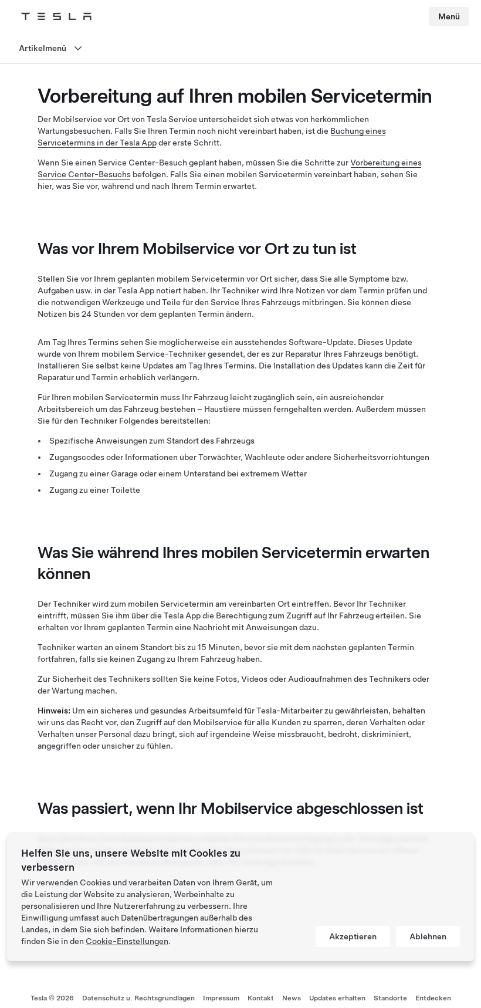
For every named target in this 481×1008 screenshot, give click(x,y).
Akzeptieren (353, 936)
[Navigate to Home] (56, 16)
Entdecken (433, 998)
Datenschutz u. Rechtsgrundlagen (138, 998)
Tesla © (52, 998)
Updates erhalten (337, 998)
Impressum (221, 998)
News (291, 998)
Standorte (390, 998)
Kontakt (261, 998)
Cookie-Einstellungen (127, 941)
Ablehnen (427, 936)
